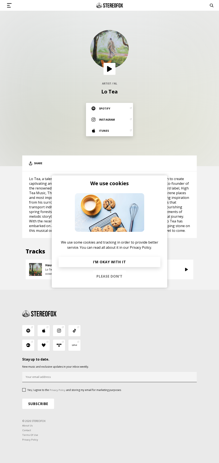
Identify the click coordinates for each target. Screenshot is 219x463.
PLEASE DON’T (109, 276)
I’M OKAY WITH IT (109, 262)
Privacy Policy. (141, 247)
